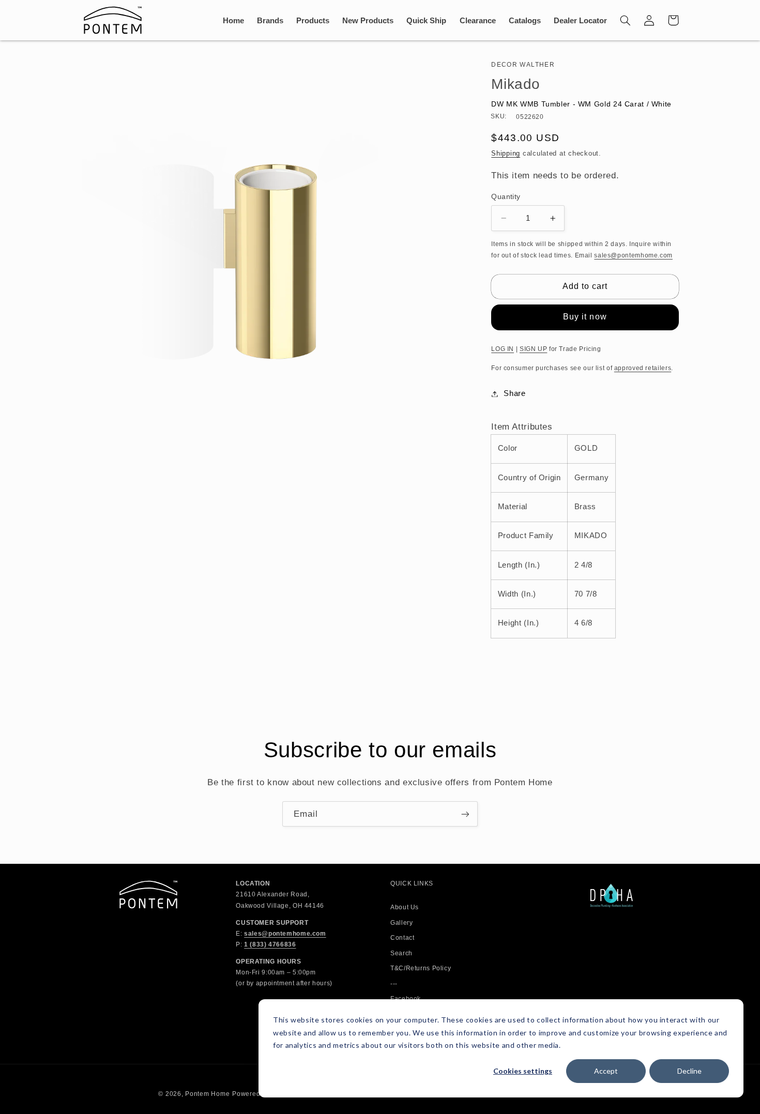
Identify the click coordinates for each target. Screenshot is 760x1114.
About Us (404, 907)
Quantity (505, 197)
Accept (606, 1070)
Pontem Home (207, 1094)
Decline (689, 1070)
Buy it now (585, 316)
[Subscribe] (465, 814)
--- (394, 983)
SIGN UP (533, 349)
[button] (625, 20)
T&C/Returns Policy (420, 968)
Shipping (505, 153)
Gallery (401, 922)
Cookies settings (522, 1070)
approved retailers (642, 368)
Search (401, 953)
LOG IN (502, 349)
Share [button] (514, 393)
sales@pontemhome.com (633, 255)
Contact (402, 937)
